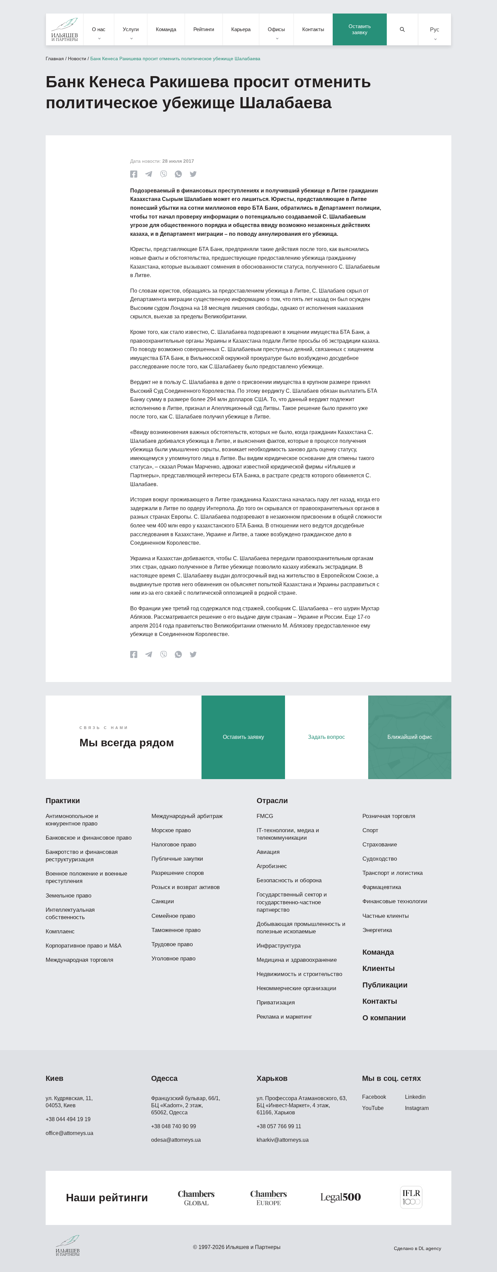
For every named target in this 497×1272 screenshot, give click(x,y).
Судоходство (379, 859)
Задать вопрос (326, 737)
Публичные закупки (177, 859)
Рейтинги (203, 29)
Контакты (313, 29)
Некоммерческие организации (296, 988)
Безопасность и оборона (289, 880)
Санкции (162, 901)
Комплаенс (60, 931)
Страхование (379, 844)
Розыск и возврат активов (185, 887)
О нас (98, 29)
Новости (77, 58)
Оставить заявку (360, 29)
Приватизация (276, 1002)
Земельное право (68, 895)
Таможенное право (175, 930)
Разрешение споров (177, 873)
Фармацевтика (381, 887)
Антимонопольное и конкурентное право (72, 820)
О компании (384, 1018)
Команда (166, 29)
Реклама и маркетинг (284, 1017)
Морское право (171, 830)
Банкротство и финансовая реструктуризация (82, 856)
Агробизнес (272, 866)
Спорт (370, 830)
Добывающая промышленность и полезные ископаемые (301, 928)
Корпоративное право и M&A (83, 945)
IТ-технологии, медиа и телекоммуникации (288, 834)
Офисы (276, 29)
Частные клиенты (385, 916)
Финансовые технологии (394, 901)
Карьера (241, 29)
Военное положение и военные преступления (86, 877)
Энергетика (377, 930)
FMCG (265, 816)
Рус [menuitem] (434, 29)
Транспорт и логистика (392, 873)
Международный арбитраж (186, 816)
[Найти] (402, 29)
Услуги (131, 29)
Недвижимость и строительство (299, 974)
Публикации (385, 985)
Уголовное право (173, 958)
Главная (55, 58)
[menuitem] (434, 29)
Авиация (268, 852)
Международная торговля (79, 960)
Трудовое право (172, 944)
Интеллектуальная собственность (70, 914)
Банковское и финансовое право (89, 838)
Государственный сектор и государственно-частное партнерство (292, 902)
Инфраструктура (279, 945)
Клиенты (378, 968)
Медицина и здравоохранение (297, 960)
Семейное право (173, 916)
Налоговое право (173, 844)
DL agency (430, 1248)
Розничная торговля (388, 816)
